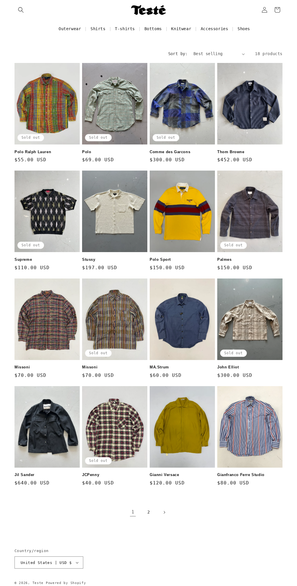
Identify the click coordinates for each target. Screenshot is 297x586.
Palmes (224, 259)
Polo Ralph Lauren (33, 152)
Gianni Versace (164, 475)
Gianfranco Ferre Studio (241, 475)
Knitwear (181, 28)
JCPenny (90, 475)
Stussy (88, 259)
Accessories (214, 28)
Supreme (23, 259)
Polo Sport (160, 259)
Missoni (22, 367)
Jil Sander (25, 475)
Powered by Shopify (66, 583)
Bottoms (153, 28)
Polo (86, 152)
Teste (38, 583)
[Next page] (164, 512)
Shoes (244, 28)
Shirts (98, 28)
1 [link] (133, 512)
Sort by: (178, 53)
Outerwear (70, 28)
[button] (21, 9)
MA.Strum (159, 367)
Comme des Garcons (170, 152)
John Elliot (228, 367)
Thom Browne (231, 152)
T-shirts (125, 28)
